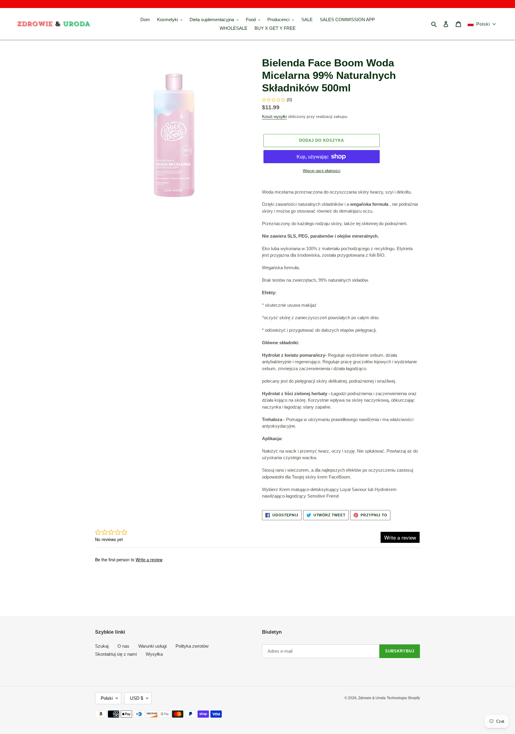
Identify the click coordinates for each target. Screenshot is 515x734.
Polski (107, 698)
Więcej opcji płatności (321, 171)
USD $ (136, 698)
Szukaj (101, 646)
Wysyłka (154, 654)
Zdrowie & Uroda (372, 698)
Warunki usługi (152, 646)
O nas (123, 646)
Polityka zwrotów (192, 646)
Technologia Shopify (403, 698)
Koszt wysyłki (274, 116)
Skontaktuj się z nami (116, 654)
